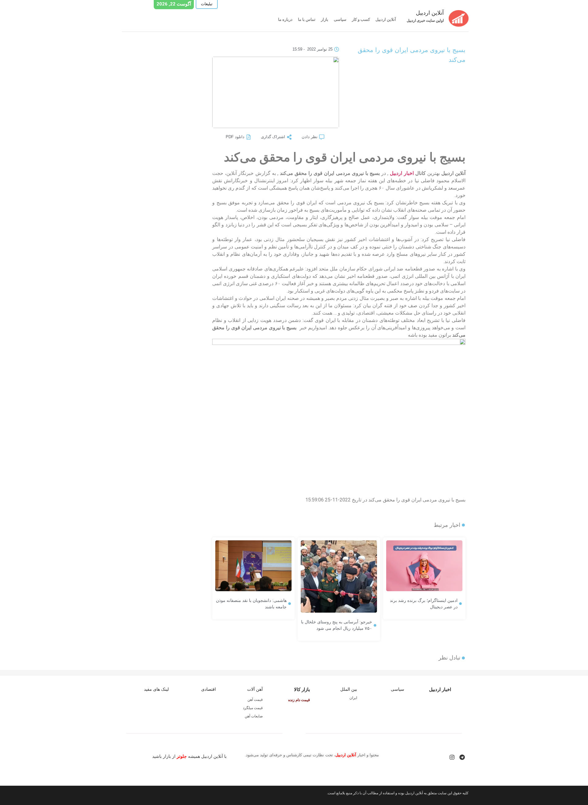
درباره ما (285, 19)
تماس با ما (306, 19)
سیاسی (340, 19)
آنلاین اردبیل (385, 19)
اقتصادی (208, 689)
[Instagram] (452, 757)
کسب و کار (361, 19)
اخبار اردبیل (401, 173)
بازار (324, 19)
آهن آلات (255, 689)
